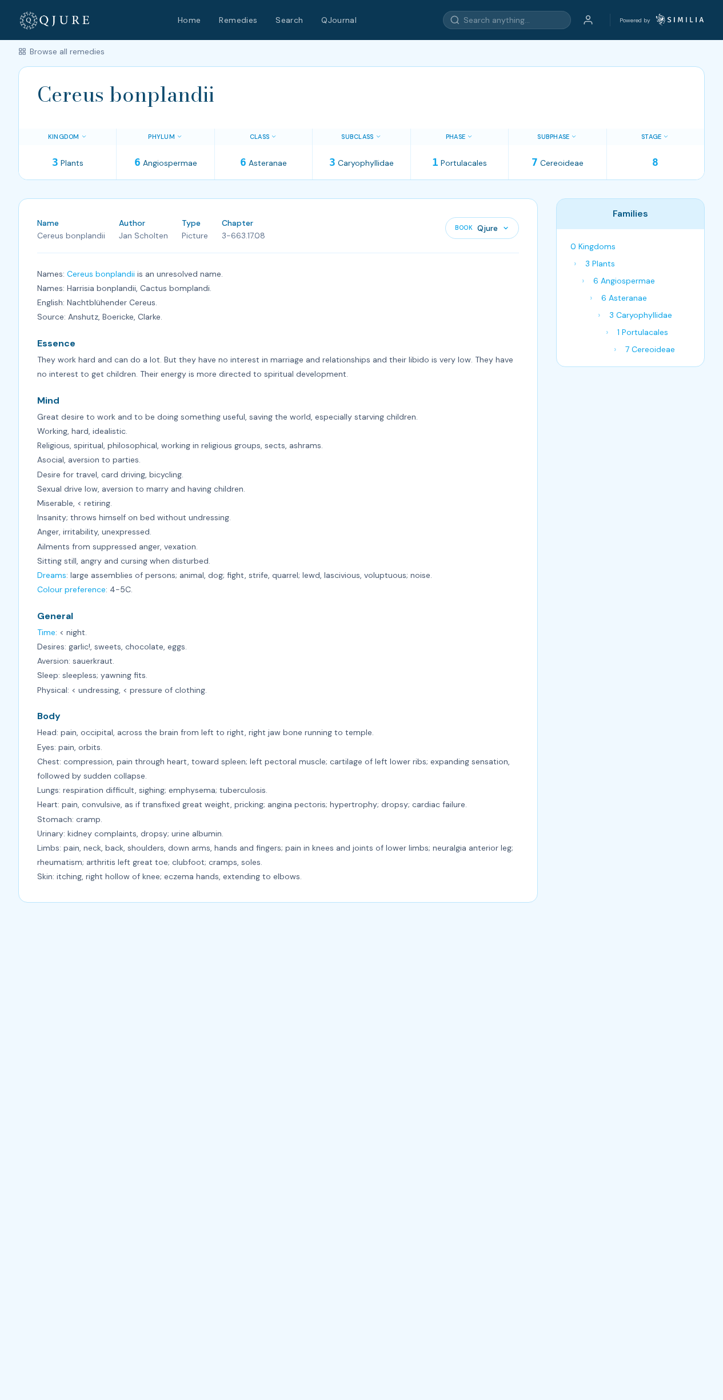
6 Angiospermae (624, 281)
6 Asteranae (624, 298)
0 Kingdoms (593, 246)
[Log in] (588, 20)
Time (46, 632)
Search (289, 20)
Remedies (238, 20)
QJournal (339, 20)
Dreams (51, 575)
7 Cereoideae (650, 349)
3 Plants (600, 263)
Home (189, 20)
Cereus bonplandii (101, 274)
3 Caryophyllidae (640, 315)
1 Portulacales (642, 332)
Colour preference (71, 589)
